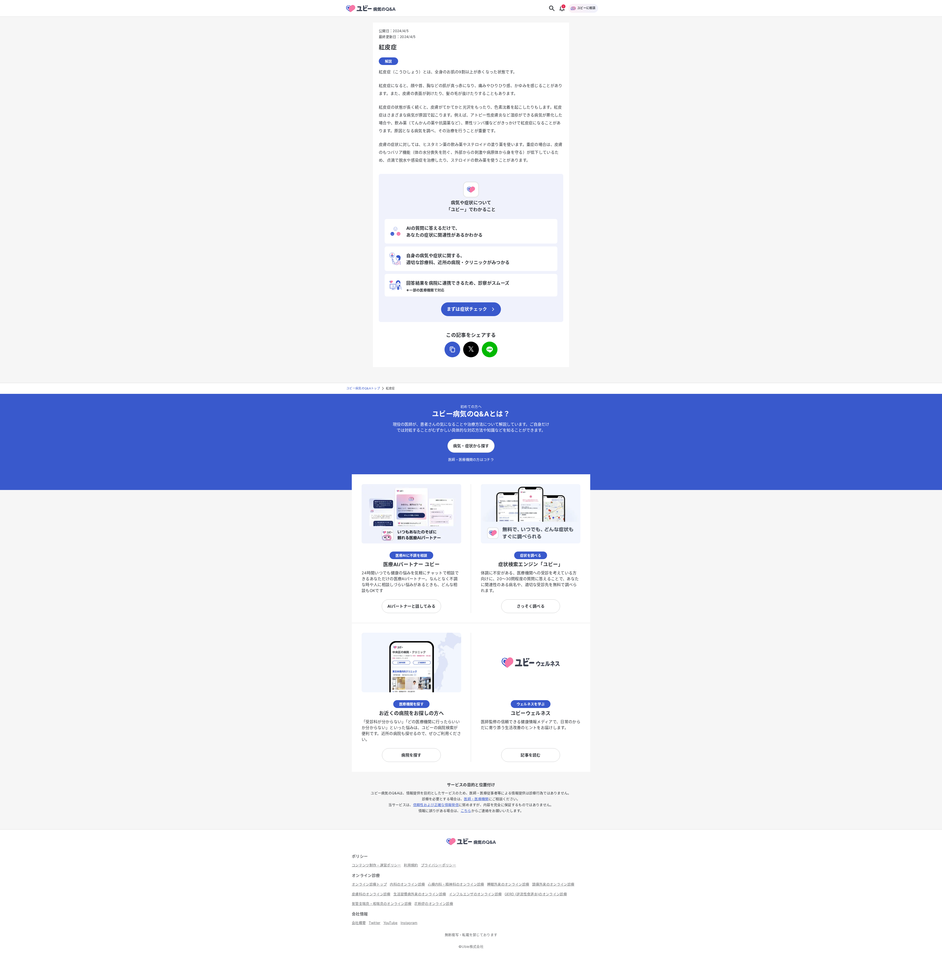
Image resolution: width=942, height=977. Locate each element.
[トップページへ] (471, 845)
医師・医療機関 (476, 799)
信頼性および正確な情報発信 (436, 805)
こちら (466, 811)
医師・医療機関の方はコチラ (471, 459)
